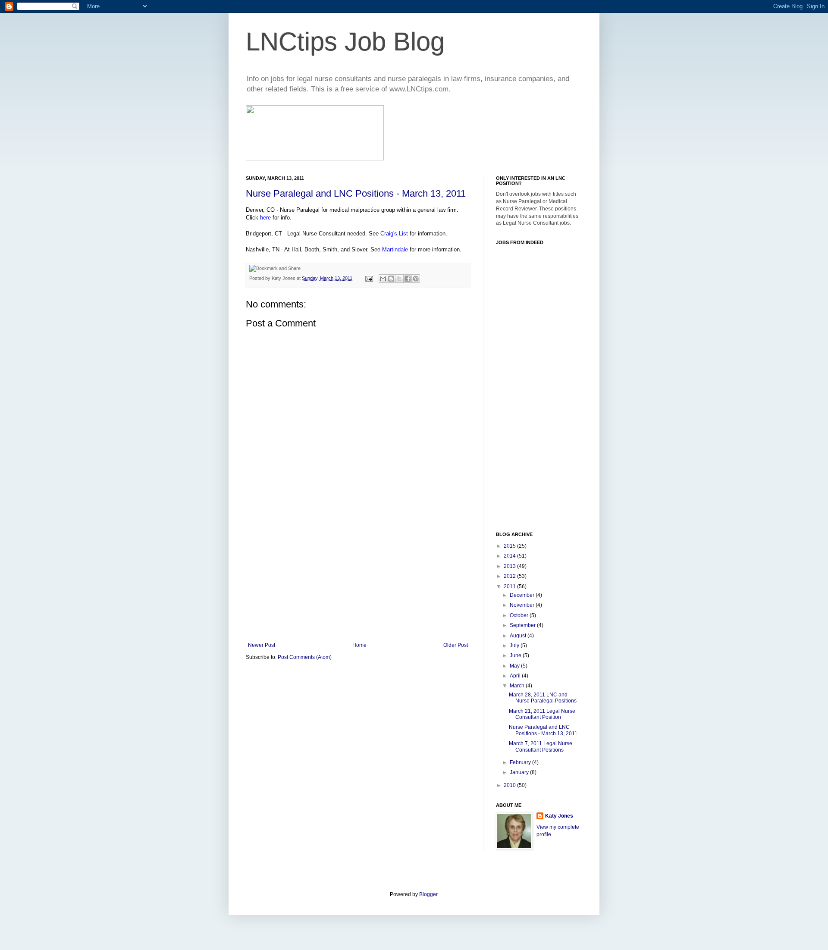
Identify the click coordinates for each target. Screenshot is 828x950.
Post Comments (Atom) (305, 657)
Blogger (428, 894)
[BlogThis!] (391, 278)
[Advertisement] (358, 577)
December (523, 595)
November (523, 605)
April (516, 676)
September (523, 625)
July (515, 646)
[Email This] (383, 278)
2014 (510, 556)
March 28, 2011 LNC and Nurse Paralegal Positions (543, 698)
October (520, 615)
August (518, 636)
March (518, 686)
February (521, 762)
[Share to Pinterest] (415, 278)
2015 (510, 546)
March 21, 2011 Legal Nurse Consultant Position (542, 714)
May (515, 666)
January (520, 772)
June (516, 655)
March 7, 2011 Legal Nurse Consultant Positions (540, 746)
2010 (510, 785)
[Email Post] (368, 278)
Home (359, 645)
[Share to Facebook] (407, 278)
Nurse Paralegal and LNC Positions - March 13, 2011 (356, 193)
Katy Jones (559, 816)
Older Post (455, 645)
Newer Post (261, 645)
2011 (510, 586)
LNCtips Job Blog (345, 41)
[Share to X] (399, 278)
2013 (510, 566)
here (265, 217)
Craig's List (394, 233)
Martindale (395, 249)
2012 (510, 576)
